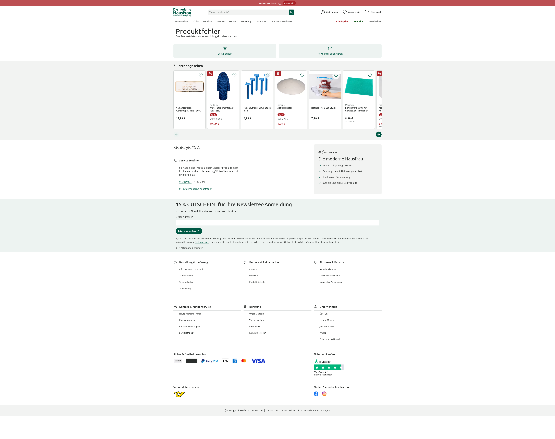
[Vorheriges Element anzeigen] (176, 134)
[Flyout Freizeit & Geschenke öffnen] (293, 22)
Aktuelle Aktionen (328, 269)
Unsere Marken (327, 320)
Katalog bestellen (257, 332)
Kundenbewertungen (189, 326)
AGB (284, 410)
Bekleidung (245, 21)
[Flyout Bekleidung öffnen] (252, 22)
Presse (323, 332)
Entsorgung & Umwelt (330, 339)
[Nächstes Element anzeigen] (379, 134)
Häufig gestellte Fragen (190, 313)
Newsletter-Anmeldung (331, 282)
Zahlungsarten (186, 275)
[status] (247, 12)
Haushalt (207, 21)
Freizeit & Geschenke (282, 21)
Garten (232, 21)
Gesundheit (261, 21)
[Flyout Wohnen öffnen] (226, 22)
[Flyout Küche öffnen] (200, 22)
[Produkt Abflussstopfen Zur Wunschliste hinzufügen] (302, 75)
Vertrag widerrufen (236, 410)
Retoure (253, 269)
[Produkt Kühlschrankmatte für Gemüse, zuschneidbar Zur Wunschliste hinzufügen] (369, 75)
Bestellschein (375, 21)
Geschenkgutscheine (330, 275)
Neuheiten (359, 21)
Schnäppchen (342, 21)
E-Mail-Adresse (184, 216)
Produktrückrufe (257, 282)
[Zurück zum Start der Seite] (551, 418)
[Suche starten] (291, 12)
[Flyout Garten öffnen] (237, 22)
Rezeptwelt (254, 326)
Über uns (324, 313)
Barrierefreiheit (186, 332)
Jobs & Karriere (327, 326)
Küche (196, 21)
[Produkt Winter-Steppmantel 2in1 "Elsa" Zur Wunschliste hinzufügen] (234, 75)
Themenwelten (180, 21)
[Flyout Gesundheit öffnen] (268, 22)
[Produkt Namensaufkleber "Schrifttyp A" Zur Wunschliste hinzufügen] (200, 75)
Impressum (257, 410)
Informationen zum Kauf (191, 269)
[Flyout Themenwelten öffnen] (189, 22)
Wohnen (221, 21)
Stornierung (185, 288)
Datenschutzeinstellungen (315, 410)
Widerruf (253, 275)
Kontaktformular (187, 320)
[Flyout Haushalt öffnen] (213, 22)
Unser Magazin (256, 313)
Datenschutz (202, 242)
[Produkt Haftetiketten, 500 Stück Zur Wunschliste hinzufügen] (336, 75)
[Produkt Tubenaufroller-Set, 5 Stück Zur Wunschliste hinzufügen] (268, 75)
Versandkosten (186, 282)
